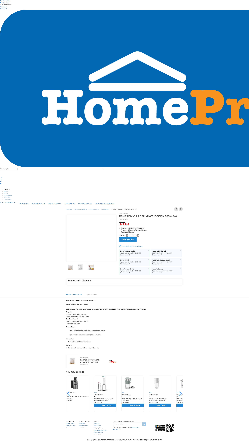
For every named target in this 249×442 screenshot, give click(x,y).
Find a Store (6, 1)
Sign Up (4, 9)
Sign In (4, 7)
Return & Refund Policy (100, 430)
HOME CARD (24, 204)
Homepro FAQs (70, 425)
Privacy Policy (135, 427)
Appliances (69, 209)
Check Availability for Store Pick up (132, 246)
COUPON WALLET (85, 204)
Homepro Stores (83, 425)
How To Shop (70, 423)
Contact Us (69, 428)
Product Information (74, 294)
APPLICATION (69, 204)
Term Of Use (97, 425)
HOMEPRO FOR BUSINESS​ (105, 204)
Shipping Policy (98, 428)
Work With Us (98, 435)
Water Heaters (7, 199)
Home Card (82, 423)
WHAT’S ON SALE (38, 204)
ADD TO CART (128, 239)
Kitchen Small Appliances (80, 209)
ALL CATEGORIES (7, 202)
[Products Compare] (94, 396)
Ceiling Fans (7, 197)
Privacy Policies (98, 432)
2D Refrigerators (8, 195)
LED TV (6, 193)
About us (96, 423)
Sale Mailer (82, 428)
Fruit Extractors (105, 209)
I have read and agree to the (127, 427)
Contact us (5, 3)
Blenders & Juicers (94, 209)
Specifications (92, 294)
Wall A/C (6, 191)
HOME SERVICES (55, 204)
